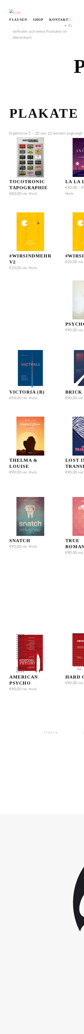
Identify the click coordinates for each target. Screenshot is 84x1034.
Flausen (18, 19)
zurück (50, 732)
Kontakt (58, 19)
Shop (38, 19)
